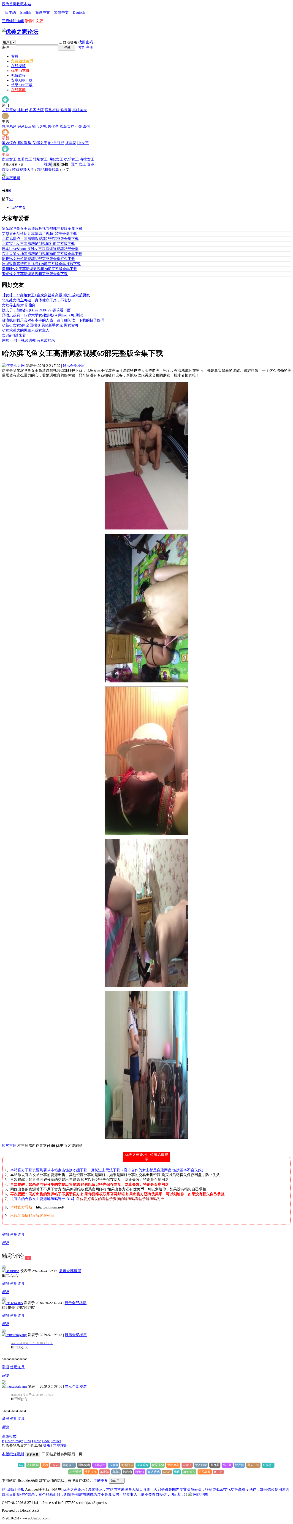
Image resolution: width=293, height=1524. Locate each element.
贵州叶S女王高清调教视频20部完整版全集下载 (39, 269)
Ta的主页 (18, 207)
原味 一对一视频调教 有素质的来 (28, 340)
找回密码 (85, 42)
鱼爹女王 (24, 159)
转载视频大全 (23, 169)
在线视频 (18, 66)
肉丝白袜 (127, 1465)
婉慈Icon (24, 126)
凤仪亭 (53, 126)
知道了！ (117, 1480)
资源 (90, 164)
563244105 (14, 1303)
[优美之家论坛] (20, 32)
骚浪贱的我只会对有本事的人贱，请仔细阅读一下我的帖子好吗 (53, 320)
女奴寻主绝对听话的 (18, 305)
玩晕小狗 (158, 1465)
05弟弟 (113, 1465)
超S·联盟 (24, 143)
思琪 (177, 1472)
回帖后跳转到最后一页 (64, 1454)
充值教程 (18, 75)
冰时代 (22, 110)
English (25, 12)
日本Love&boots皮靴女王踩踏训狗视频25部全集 (40, 249)
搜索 (48, 164)
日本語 (10, 12)
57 (11, 199)
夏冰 (45, 1465)
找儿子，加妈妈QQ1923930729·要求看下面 (36, 310)
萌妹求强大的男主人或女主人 (25, 330)
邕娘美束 (79, 110)
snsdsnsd (12, 1271)
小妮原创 (82, 126)
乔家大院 (36, 110)
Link (27, 1441)
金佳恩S (268, 1465)
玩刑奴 (139, 1472)
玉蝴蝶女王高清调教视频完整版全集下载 (35, 274)
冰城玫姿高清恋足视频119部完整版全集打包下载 (41, 264)
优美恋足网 (11, 178)
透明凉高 (173, 1465)
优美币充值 (20, 71)
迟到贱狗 (33, 1465)
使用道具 (17, 1234)
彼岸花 (70, 143)
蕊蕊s (115, 1472)
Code (46, 1441)
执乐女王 (71, 159)
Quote (36, 1441)
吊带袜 (104, 1472)
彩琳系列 (9, 126)
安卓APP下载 (22, 80)
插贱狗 (127, 1472)
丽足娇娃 (52, 110)
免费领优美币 (22, 61)
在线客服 (18, 90)
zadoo (167, 1472)
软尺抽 (239, 1465)
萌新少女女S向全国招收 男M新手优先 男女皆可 (40, 325)
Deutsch (79, 12)
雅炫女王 (40, 159)
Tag (21, 1465)
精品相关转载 (48, 169)
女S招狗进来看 (14, 335)
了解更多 (100, 1480)
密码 (5, 47)
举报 (5, 1234)
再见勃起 (205, 1472)
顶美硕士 (99, 1465)
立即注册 (85, 47)
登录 (46, 1445)
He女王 (83, 143)
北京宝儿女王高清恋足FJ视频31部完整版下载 (38, 244)
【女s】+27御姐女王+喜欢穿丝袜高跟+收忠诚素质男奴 (46, 295)
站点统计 (9, 1489)
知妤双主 (69, 1465)
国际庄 (187, 1465)
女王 (82, 164)
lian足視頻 (56, 143)
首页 (14, 56)
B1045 (218, 1472)
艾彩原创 (9, 110)
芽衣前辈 (201, 1465)
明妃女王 (56, 159)
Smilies (56, 1441)
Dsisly (55, 1465)
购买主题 (9, 1146)
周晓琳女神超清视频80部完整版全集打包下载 (38, 259)
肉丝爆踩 (143, 1465)
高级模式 (9, 1436)
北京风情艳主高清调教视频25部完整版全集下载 (40, 239)
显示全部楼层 (74, 366)
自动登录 (70, 42)
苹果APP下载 (22, 85)
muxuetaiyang (16, 1335)
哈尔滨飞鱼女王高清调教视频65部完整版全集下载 (42, 229)
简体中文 (42, 12)
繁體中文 (61, 12)
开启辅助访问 (13, 21)
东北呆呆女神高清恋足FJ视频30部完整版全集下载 (42, 254)
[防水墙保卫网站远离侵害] (190, 1494)
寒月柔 (214, 1465)
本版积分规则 (13, 1454)
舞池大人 (189, 1472)
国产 (74, 164)
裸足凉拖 (91, 1472)
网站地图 (200, 1494)
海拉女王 (87, 159)
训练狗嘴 (84, 1465)
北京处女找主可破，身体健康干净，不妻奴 (36, 300)
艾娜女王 (40, 143)
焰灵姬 (65, 110)
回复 (5, 1243)
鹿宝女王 (9, 159)
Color (9, 1441)
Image (18, 1441)
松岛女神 (67, 126)
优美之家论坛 (74, 1489)
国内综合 (9, 143)
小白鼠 (227, 1465)
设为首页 (9, 4)
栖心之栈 (39, 126)
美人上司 (253, 1465)
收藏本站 (23, 4)
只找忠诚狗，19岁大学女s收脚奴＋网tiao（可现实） (43, 315)
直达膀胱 (154, 1472)
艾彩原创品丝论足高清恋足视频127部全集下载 (39, 234)
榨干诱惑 (75, 1472)
